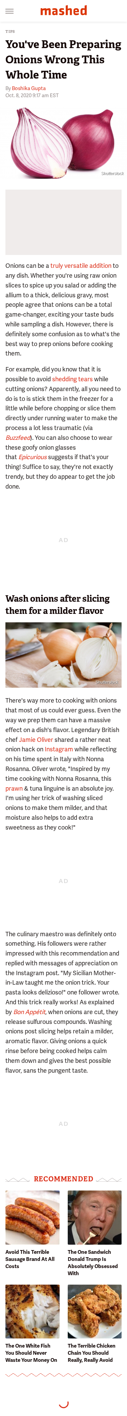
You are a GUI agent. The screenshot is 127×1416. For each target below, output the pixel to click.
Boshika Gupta (29, 88)
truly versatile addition (80, 266)
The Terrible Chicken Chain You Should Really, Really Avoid (91, 1353)
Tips (10, 32)
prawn (14, 788)
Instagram (59, 749)
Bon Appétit (29, 1012)
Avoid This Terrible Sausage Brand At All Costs (30, 1259)
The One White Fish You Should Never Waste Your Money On (31, 1353)
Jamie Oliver (36, 740)
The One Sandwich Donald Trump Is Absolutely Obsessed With (93, 1263)
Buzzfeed (17, 438)
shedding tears (72, 379)
